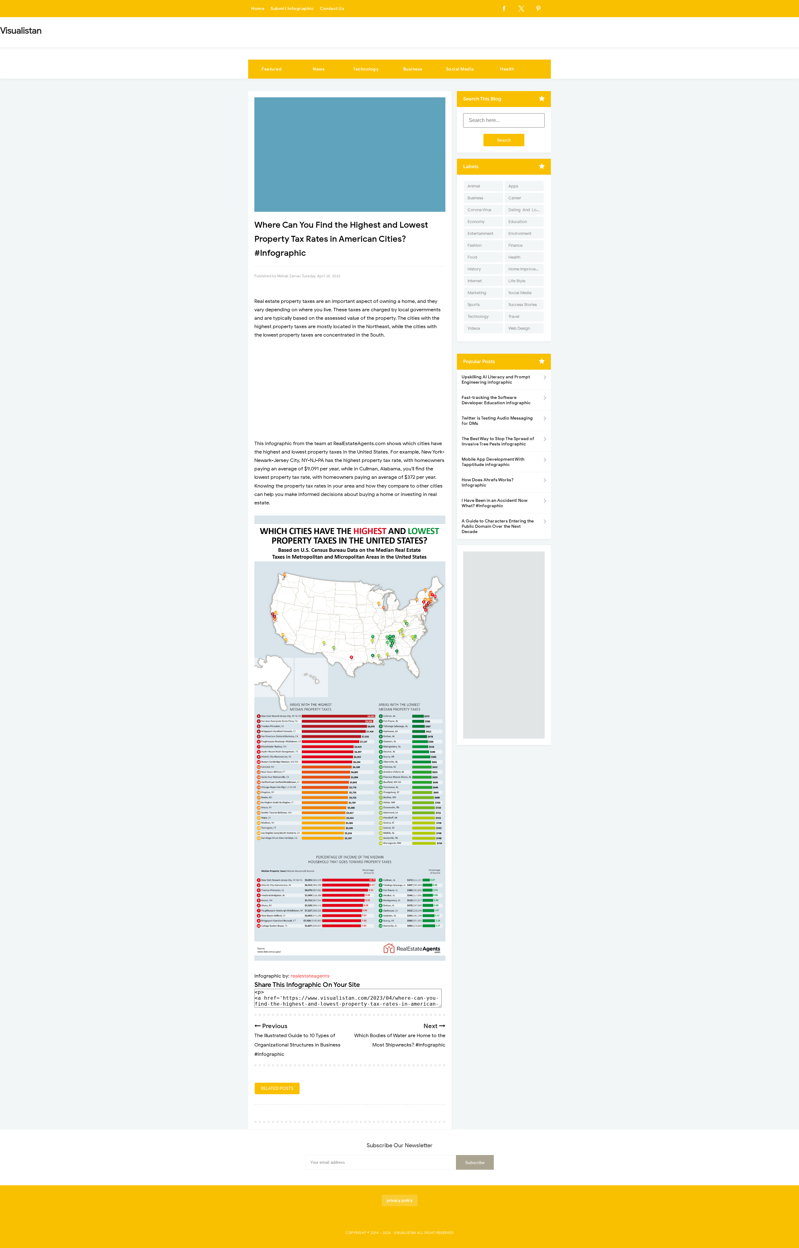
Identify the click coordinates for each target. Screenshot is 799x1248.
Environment (520, 233)
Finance (515, 245)
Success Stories (522, 304)
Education (517, 221)
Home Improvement (526, 269)
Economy (476, 221)
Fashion (475, 245)
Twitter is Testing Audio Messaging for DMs (497, 420)
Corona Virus (479, 209)
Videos (474, 328)
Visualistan (405, 1233)
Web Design (519, 328)
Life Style (516, 281)
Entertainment (480, 233)
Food (472, 257)
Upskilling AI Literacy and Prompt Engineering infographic (496, 379)
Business (413, 69)
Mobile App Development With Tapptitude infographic (493, 462)
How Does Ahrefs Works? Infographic (487, 482)
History (474, 269)
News (319, 69)
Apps (513, 186)
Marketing (477, 292)
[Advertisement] (349, 389)
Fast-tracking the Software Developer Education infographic (496, 400)
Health (507, 69)
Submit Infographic (292, 8)
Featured (272, 69)
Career (514, 198)
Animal (474, 186)
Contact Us (332, 8)
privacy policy (400, 1200)
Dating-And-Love (524, 209)
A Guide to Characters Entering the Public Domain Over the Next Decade (498, 526)
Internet (475, 281)
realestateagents (310, 976)
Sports (474, 304)
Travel (513, 316)
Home (257, 8)
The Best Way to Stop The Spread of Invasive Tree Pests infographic (498, 441)
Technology (366, 69)
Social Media (460, 69)
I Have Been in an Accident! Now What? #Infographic (494, 503)
